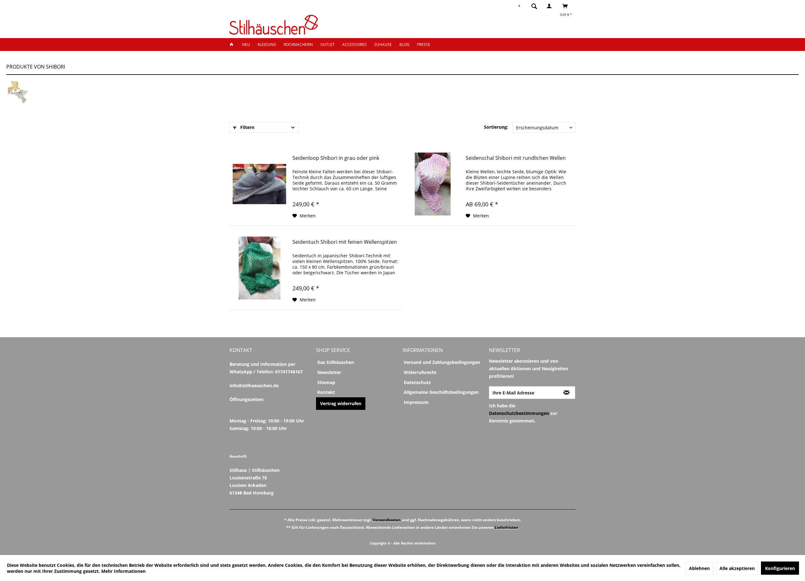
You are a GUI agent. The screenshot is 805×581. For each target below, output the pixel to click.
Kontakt (326, 392)
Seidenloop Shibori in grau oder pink (335, 158)
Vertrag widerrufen (340, 403)
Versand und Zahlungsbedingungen (442, 362)
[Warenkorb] (567, 6)
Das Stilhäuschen (335, 362)
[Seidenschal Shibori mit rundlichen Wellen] (432, 184)
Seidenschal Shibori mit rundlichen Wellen (516, 158)
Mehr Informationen (123, 571)
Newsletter (329, 372)
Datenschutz (417, 382)
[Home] (233, 44)
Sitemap (326, 382)
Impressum (416, 402)
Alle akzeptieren (737, 568)
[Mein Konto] (550, 6)
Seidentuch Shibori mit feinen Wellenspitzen (344, 242)
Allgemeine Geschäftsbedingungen (441, 392)
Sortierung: (496, 127)
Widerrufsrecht (420, 372)
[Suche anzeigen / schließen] (534, 6)
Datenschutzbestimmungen (519, 413)
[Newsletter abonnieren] (566, 392)
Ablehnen (699, 568)
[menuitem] (536, 6)
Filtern (246, 127)
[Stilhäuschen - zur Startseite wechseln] (274, 25)
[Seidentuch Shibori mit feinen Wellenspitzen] (259, 268)
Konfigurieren (780, 568)
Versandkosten (387, 519)
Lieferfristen (506, 527)
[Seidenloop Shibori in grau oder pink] (259, 184)
